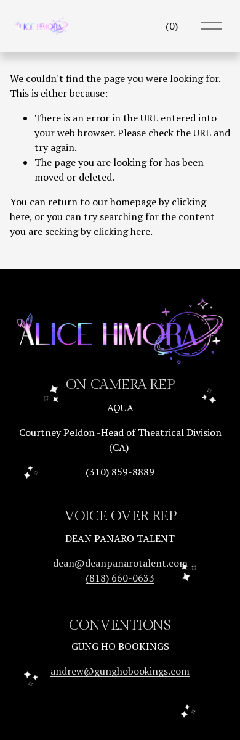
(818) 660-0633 (120, 578)
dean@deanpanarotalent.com (120, 563)
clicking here (122, 231)
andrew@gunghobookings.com (120, 671)
